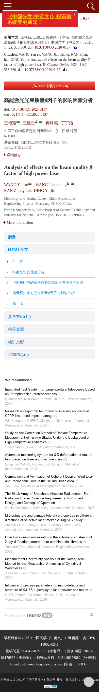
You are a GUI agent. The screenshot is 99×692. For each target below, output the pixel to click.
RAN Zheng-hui (17, 190)
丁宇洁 (67, 123)
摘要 (12, 237)
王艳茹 (10, 123)
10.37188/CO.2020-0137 (52, 47)
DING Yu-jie (44, 190)
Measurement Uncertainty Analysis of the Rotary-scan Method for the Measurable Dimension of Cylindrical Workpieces (45, 563)
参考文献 (19, 316)
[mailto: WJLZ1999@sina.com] (72, 183)
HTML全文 (18, 249)
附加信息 (18, 354)
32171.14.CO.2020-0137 (30, 114)
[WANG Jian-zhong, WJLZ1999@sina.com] (68, 183)
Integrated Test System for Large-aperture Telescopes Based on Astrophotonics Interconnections (50, 392)
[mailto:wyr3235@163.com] (18, 122)
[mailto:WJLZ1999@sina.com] (41, 122)
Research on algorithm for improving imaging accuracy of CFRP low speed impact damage (47, 413)
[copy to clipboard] (64, 70)
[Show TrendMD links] (92, 615)
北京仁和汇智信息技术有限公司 (34, 679)
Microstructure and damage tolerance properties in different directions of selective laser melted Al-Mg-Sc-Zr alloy (48, 518)
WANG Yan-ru (16, 184)
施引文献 (16, 342)
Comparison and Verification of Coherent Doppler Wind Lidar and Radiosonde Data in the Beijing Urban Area (49, 479)
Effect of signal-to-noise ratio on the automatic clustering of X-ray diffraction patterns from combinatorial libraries (48, 539)
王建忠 (29, 123)
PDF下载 (53, 86)
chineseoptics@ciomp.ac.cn (42, 664)
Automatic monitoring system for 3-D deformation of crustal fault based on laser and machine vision (48, 457)
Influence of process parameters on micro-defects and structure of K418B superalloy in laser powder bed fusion (46, 587)
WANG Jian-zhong (51, 184)
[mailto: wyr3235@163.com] (30, 183)
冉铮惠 (52, 123)
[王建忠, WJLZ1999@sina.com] (36, 121)
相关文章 (16, 329)
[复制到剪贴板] (74, 47)
